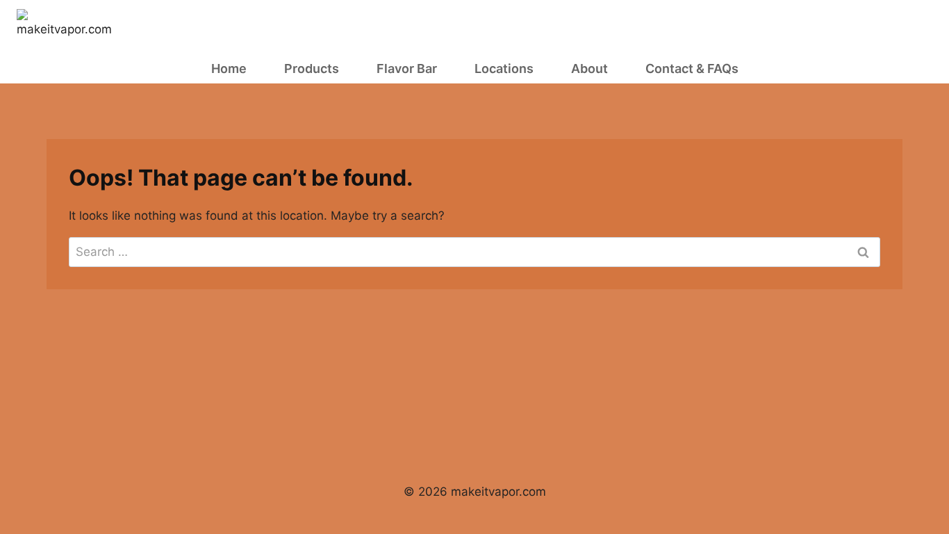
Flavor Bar (407, 68)
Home (229, 68)
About (589, 68)
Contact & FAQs (691, 68)
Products (311, 68)
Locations (504, 68)
